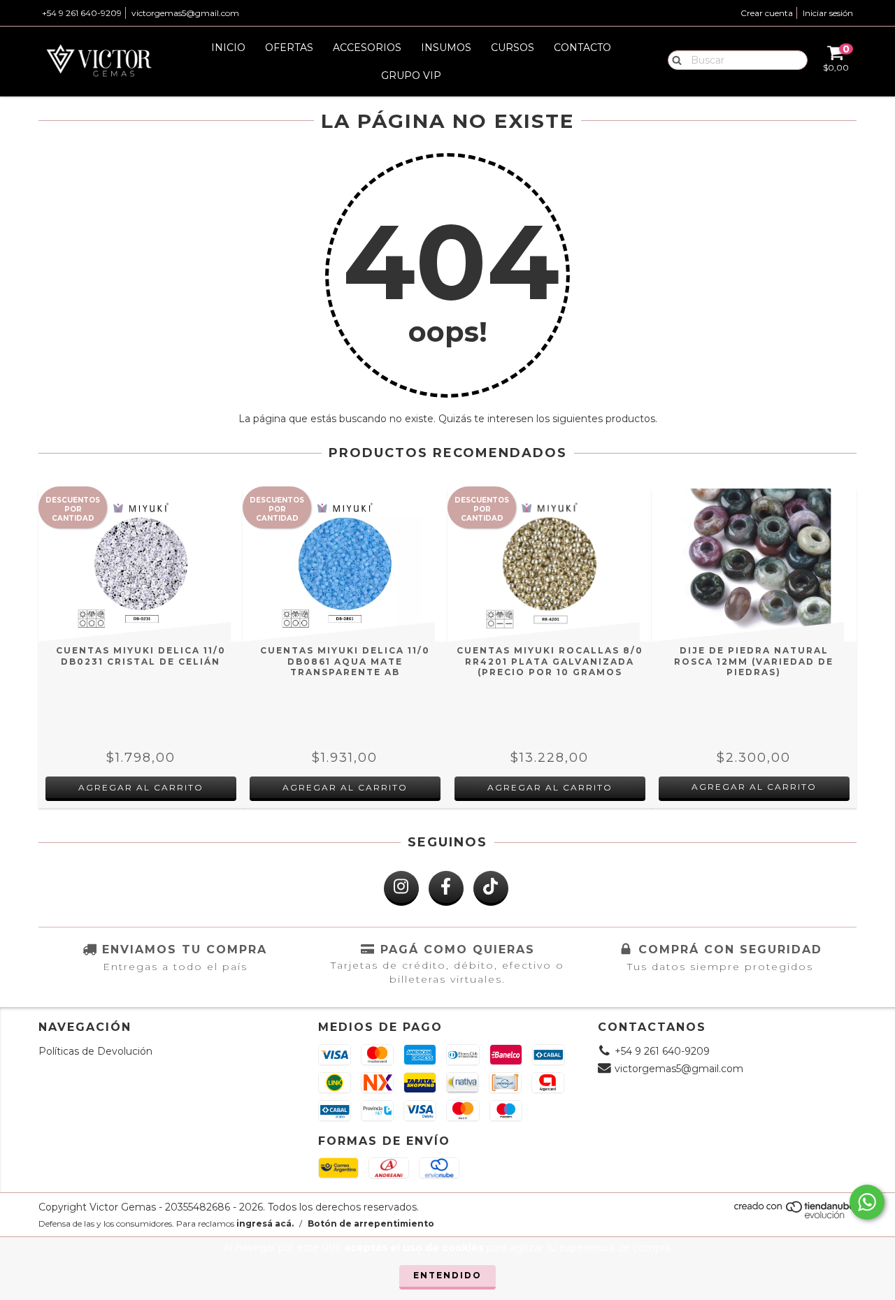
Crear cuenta (766, 13)
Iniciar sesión (828, 13)
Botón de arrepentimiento (371, 1223)
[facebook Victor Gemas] (446, 888)
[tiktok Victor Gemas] (490, 888)
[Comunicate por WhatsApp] (867, 1202)
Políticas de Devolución (95, 1051)
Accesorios (367, 47)
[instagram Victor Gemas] (401, 888)
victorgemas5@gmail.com (185, 13)
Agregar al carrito (754, 786)
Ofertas (289, 47)
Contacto (582, 47)
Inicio (228, 47)
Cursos (512, 47)
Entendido (447, 1275)
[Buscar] (674, 59)
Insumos (446, 47)
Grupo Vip (411, 75)
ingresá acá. (265, 1223)
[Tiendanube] (795, 1216)
